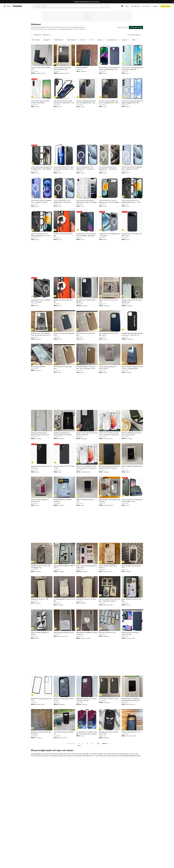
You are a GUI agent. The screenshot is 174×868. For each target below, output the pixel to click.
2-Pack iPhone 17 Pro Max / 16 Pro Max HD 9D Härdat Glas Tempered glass (86, 733)
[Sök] (102, 6)
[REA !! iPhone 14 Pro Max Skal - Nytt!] (87, 321)
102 (98, 743)
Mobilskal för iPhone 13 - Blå (39, 599)
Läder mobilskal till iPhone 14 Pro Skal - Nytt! (109, 334)
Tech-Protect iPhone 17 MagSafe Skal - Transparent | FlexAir (132, 168)
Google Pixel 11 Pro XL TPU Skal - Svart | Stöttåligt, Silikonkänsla (86, 234)
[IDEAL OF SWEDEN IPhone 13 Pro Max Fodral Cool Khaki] (132, 420)
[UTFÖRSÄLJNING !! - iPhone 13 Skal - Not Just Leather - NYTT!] (87, 354)
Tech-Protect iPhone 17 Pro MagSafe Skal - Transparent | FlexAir (85, 168)
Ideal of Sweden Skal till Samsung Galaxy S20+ (86, 566)
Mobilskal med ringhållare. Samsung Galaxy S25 (87, 633)
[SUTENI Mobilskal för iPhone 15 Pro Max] (64, 587)
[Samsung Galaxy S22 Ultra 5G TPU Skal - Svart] (41, 454)
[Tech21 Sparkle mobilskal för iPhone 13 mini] (109, 354)
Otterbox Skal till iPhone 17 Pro (131, 732)
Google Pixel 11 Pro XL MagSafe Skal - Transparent (41, 301)
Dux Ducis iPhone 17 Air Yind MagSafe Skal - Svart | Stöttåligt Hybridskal (109, 201)
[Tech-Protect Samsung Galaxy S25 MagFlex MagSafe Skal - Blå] (132, 88)
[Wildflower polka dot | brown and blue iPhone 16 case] (87, 686)
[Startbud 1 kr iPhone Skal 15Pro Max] (64, 221)
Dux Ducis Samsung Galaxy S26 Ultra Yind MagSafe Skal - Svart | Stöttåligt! (109, 102)
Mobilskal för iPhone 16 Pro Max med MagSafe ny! (40, 566)
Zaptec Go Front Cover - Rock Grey (108, 301)
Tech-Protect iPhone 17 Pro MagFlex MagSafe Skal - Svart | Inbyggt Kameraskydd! (131, 201)
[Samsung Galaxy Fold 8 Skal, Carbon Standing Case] (64, 55)
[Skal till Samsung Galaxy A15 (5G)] (64, 620)
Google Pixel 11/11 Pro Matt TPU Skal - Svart (131, 234)
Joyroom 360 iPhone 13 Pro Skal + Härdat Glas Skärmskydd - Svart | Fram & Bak (64, 168)
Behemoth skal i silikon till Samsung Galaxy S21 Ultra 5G (86, 433)
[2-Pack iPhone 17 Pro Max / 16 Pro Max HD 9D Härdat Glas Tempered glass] (87, 719)
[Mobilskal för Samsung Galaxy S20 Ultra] (41, 686)
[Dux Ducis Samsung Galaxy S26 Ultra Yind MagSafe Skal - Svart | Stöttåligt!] (109, 88)
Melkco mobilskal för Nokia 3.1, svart (85, 500)
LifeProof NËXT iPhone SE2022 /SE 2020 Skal (109, 500)
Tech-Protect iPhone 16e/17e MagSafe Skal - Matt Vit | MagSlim (86, 201)
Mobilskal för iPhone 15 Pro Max (86, 599)
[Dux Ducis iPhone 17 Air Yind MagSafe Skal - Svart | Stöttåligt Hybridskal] (109, 188)
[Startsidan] (17, 6)
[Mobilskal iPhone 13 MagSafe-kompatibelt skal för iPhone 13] (132, 686)
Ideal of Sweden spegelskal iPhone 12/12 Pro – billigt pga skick (132, 367)
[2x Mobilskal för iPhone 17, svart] (109, 686)
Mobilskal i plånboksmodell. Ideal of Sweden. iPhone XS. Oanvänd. (109, 467)
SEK (127, 6)
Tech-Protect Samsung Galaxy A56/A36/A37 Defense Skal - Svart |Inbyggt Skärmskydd (64, 102)
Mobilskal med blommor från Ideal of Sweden (41, 733)
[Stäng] (172, 2)
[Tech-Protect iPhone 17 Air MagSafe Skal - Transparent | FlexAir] (64, 188)
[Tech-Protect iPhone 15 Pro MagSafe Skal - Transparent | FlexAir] (109, 154)
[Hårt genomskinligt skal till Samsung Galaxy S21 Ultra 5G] (41, 420)
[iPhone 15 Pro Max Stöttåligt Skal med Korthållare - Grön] (132, 487)
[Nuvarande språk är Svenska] (122, 6)
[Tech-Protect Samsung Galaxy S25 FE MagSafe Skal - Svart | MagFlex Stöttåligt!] (41, 154)
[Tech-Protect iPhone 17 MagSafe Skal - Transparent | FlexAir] (132, 154)
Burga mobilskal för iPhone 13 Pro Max (132, 600)
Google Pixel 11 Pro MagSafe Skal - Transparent (109, 234)
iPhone (66, 754)
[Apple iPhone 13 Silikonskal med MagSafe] (87, 287)
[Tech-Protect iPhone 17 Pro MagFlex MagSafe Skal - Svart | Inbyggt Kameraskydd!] (132, 188)
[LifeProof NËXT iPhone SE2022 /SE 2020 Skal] (109, 487)
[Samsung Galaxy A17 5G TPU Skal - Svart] (64, 454)
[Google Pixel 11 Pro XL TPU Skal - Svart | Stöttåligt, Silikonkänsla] (87, 221)
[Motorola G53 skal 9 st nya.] (109, 620)
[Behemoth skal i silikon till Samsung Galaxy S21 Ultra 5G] (87, 420)
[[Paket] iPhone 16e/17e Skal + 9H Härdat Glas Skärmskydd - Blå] (109, 55)
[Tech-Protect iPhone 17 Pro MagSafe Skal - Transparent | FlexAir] (87, 154)
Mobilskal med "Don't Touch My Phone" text (108, 733)
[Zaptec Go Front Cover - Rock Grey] (109, 287)
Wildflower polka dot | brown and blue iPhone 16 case (86, 699)
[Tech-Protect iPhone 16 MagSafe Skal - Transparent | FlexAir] (41, 188)
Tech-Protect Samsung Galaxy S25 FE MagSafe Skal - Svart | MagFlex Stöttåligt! (41, 168)
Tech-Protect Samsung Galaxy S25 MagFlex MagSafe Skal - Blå (132, 102)
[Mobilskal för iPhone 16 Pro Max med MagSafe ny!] (41, 553)
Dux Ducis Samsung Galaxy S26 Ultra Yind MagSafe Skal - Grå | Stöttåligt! (85, 102)
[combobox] (68, 6)
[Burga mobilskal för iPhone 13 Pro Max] (132, 587)
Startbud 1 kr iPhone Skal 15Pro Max (63, 234)
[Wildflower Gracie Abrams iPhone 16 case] (64, 686)
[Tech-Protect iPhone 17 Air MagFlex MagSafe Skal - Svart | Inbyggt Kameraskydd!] (41, 221)
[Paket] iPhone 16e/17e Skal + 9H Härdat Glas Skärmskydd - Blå (109, 68)
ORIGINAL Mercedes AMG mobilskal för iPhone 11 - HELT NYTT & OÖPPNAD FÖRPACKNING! (132, 334)
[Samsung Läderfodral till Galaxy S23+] (132, 553)
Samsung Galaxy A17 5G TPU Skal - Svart (64, 467)
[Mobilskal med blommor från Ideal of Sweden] (41, 719)
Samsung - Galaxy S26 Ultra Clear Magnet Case (132, 301)
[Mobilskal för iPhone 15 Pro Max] (87, 587)
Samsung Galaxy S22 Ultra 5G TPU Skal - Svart (41, 467)
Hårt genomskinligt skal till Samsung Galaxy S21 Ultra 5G (40, 433)
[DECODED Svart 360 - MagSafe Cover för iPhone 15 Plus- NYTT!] (41, 321)
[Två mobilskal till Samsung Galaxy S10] (64, 719)
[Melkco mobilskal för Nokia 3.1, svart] (87, 487)
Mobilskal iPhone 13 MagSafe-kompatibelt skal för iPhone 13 (131, 699)
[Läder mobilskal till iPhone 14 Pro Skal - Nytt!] (109, 321)
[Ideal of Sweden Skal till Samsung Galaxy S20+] (87, 553)
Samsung (60, 754)
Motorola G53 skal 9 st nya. (107, 632)
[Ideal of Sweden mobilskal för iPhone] (41, 620)
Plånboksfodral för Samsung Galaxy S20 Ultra (130, 633)
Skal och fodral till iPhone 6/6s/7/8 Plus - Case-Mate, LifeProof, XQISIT (109, 600)
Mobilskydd (37, 35)
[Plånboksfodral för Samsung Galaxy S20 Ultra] (132, 620)
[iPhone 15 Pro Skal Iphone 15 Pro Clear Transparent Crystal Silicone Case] (109, 420)
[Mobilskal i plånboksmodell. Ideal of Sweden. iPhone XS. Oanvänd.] (109, 454)
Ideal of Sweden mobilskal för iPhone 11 (108, 566)
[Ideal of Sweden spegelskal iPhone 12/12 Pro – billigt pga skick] (132, 354)
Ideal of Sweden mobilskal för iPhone (40, 633)
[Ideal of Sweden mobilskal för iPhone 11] (109, 553)
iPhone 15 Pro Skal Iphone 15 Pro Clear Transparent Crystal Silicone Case (109, 434)
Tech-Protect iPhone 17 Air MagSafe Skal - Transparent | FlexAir (63, 201)
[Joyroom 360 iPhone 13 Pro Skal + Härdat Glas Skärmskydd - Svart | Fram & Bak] (64, 154)
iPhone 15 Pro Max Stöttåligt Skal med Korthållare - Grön (132, 500)
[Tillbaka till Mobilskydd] (31, 34)
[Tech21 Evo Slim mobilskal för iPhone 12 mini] (41, 487)
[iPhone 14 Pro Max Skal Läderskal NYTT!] (64, 321)
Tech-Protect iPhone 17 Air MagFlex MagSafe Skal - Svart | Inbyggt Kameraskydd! (40, 235)
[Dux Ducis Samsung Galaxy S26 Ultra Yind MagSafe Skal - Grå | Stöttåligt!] (87, 88)
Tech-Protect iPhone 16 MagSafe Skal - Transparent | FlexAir (41, 201)
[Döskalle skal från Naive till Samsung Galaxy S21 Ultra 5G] (64, 420)
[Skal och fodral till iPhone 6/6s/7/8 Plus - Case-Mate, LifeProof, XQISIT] (109, 587)
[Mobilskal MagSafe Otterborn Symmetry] (64, 487)
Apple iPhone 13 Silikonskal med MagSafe (86, 301)
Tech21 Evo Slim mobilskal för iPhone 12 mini (40, 500)
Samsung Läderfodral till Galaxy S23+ (131, 566)
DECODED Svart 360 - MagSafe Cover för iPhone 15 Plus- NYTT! (41, 334)
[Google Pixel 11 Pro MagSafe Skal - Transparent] (109, 221)
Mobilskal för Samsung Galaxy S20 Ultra (41, 699)
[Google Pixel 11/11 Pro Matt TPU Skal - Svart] (132, 221)
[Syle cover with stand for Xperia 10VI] (41, 55)
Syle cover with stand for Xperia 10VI (41, 68)
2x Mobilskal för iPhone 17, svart (108, 698)
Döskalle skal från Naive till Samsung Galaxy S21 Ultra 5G (63, 433)
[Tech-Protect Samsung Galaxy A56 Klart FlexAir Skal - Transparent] (41, 88)
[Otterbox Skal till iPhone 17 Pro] (132, 719)
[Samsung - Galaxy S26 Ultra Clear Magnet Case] (132, 287)
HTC (70, 754)
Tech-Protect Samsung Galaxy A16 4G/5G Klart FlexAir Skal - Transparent (132, 68)
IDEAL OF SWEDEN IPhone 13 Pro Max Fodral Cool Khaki (131, 433)
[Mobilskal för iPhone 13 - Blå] (41, 587)
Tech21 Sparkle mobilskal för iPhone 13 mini (107, 367)
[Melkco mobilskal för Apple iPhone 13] (132, 454)
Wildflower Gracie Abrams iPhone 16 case (64, 699)
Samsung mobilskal (82, 67)
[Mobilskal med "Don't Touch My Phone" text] (109, 719)
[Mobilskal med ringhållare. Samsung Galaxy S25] (87, 620)
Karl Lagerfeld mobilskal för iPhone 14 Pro (64, 566)
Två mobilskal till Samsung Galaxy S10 (64, 733)
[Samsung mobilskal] (87, 55)
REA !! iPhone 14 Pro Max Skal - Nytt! (85, 334)
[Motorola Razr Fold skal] (41, 354)
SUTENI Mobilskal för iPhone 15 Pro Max (64, 600)
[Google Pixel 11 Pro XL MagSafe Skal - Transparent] (41, 287)
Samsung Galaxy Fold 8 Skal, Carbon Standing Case (62, 68)
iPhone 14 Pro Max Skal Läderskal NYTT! (64, 334)
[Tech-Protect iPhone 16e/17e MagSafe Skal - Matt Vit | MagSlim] (87, 188)
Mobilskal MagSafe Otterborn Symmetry (63, 500)
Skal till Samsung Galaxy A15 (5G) (64, 632)
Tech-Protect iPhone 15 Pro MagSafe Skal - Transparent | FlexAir (108, 168)
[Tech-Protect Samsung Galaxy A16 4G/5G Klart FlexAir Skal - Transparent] (132, 55)
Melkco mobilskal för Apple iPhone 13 (132, 467)
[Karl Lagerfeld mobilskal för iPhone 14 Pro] (64, 553)
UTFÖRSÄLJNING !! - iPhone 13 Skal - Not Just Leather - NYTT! (86, 367)
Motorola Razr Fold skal (38, 366)
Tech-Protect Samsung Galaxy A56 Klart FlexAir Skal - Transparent (40, 102)
